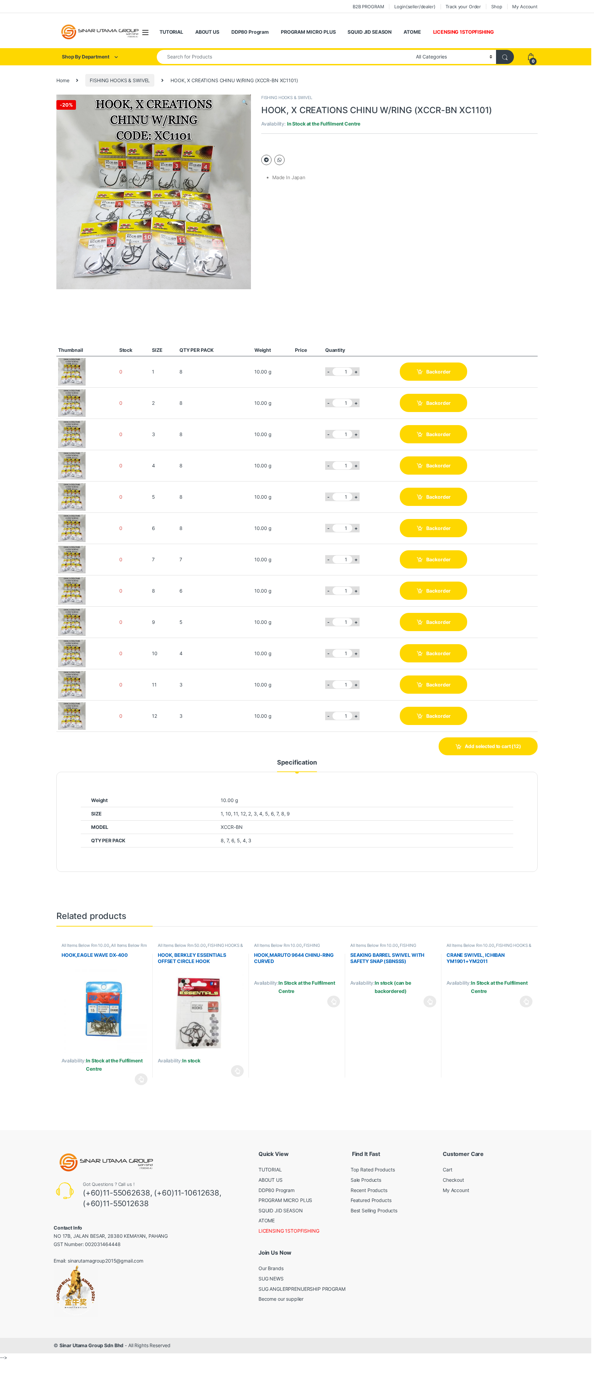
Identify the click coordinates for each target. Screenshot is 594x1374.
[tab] (297, 765)
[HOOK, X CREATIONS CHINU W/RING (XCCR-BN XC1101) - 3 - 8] (72, 433)
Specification (297, 762)
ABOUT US (207, 32)
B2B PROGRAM (368, 6)
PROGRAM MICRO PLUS (308, 32)
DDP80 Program (250, 32)
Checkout (453, 1180)
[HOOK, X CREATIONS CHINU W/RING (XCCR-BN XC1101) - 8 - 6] (72, 590)
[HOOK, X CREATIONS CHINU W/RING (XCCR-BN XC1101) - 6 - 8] (72, 527)
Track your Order (463, 6)
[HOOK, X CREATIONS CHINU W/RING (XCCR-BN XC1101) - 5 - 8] (72, 496)
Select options (139, 1079)
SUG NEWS (271, 1278)
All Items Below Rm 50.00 (182, 945)
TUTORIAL (171, 32)
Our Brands (271, 1268)
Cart (447, 1169)
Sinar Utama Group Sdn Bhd (91, 1345)
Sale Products (366, 1180)
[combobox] (284, 57)
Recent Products (369, 1190)
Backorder (438, 372)
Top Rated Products (373, 1169)
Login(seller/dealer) (414, 6)
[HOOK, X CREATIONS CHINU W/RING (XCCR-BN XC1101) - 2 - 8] (72, 402)
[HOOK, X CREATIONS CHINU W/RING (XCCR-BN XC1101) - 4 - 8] (72, 465)
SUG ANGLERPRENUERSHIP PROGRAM (301, 1289)
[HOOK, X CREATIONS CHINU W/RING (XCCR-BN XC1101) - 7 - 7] (72, 559)
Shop (496, 6)
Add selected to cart (493, 746)
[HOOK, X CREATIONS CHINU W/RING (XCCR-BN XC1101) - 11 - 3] (72, 684)
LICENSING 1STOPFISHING (463, 32)
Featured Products (371, 1200)
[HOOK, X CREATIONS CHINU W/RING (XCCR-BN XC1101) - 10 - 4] (72, 653)
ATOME (412, 32)
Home (62, 80)
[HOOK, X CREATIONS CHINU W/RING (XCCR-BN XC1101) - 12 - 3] (72, 715)
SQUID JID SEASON (370, 32)
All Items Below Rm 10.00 (85, 945)
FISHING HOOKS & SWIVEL (120, 80)
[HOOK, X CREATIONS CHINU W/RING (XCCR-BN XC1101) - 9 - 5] (72, 621)
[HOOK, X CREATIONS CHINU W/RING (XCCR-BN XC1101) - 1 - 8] (72, 371)
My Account (525, 6)
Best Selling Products (374, 1210)
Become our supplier (281, 1299)
